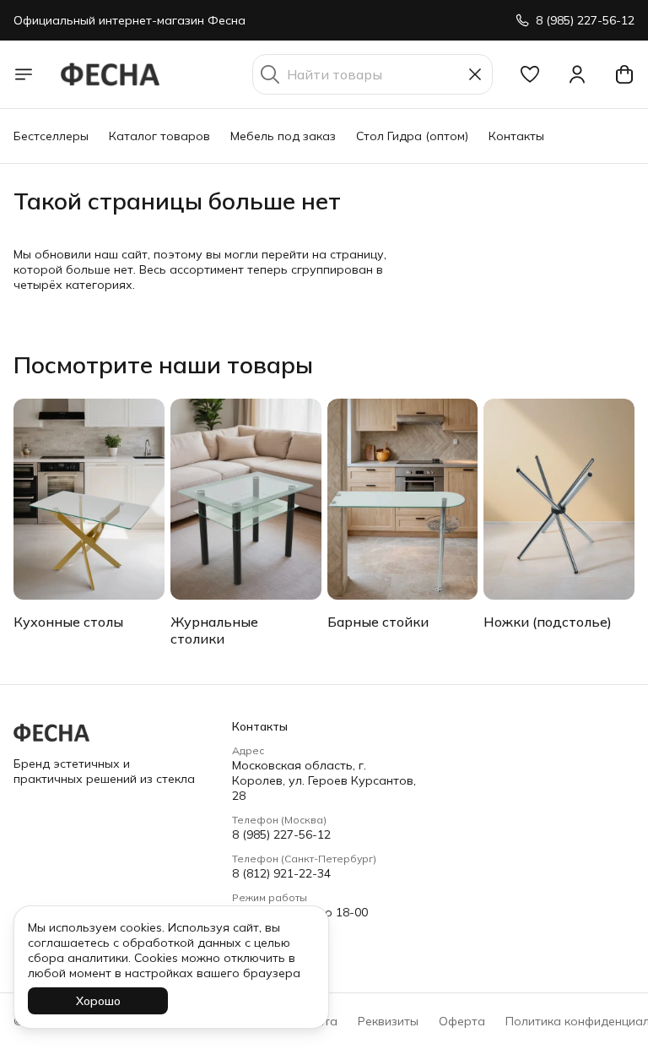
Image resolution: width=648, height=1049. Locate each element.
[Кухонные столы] (89, 499)
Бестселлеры (51, 136)
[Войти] (577, 74)
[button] (530, 74)
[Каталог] (24, 74)
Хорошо (98, 1000)
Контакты (516, 136)
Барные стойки (378, 621)
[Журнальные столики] (245, 499)
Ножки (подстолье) (547, 621)
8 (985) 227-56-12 (281, 834)
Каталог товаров (159, 136)
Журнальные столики (214, 630)
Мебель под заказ (283, 136)
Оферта (462, 1021)
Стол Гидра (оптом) (412, 136)
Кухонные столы (68, 621)
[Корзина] (624, 74)
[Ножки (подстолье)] (558, 499)
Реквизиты (388, 1021)
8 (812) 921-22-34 (281, 873)
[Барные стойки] (402, 499)
